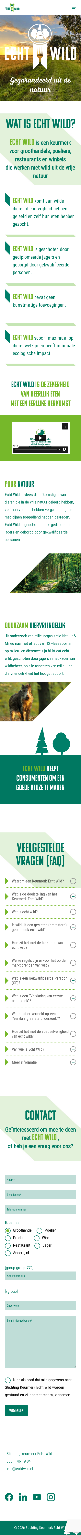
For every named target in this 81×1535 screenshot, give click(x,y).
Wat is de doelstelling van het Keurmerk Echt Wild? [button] (34, 896)
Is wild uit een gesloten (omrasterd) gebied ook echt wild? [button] (39, 927)
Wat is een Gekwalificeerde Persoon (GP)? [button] (39, 980)
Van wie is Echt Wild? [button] (28, 1049)
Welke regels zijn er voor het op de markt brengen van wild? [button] (39, 963)
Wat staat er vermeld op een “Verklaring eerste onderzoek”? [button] (36, 1016)
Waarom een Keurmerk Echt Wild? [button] (38, 881)
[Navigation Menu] (74, 7)
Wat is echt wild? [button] (25, 912)
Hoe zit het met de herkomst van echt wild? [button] (37, 945)
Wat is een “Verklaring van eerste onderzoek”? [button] (37, 998)
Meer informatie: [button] (25, 1062)
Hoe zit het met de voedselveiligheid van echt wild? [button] (40, 1034)
